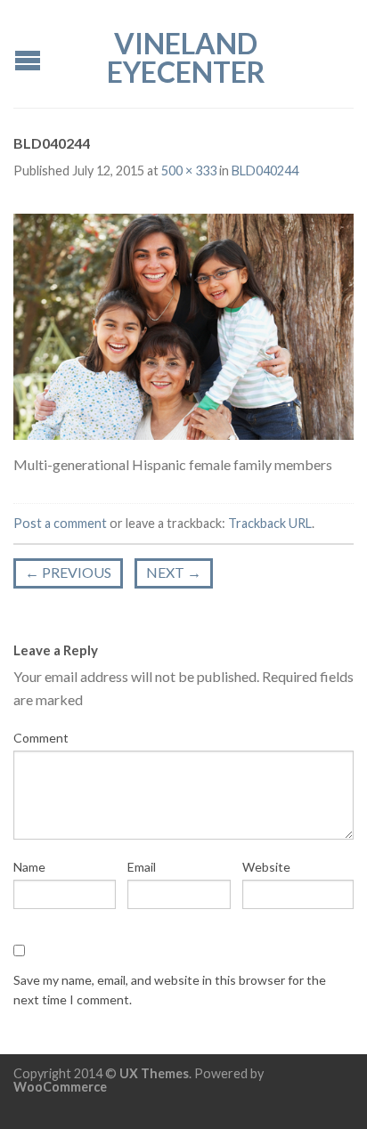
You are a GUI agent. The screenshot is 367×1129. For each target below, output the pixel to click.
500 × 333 (188, 170)
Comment (41, 737)
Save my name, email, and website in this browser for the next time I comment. (169, 989)
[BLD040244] (183, 324)
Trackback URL (270, 523)
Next (173, 572)
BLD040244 (265, 170)
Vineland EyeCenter (186, 56)
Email (141, 866)
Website (266, 866)
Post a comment (60, 523)
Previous (68, 572)
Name (29, 866)
